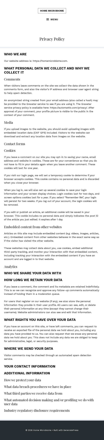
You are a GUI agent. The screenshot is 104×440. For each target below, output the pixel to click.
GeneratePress (70, 430)
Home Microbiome (52, 10)
